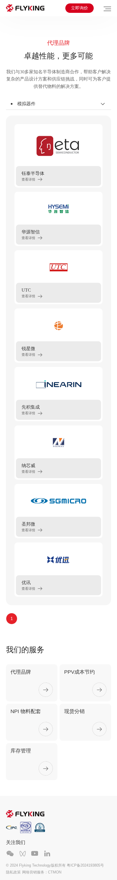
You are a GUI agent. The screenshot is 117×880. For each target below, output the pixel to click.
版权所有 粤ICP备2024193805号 (77, 865)
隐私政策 (13, 872)
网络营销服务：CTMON (41, 872)
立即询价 (79, 7)
